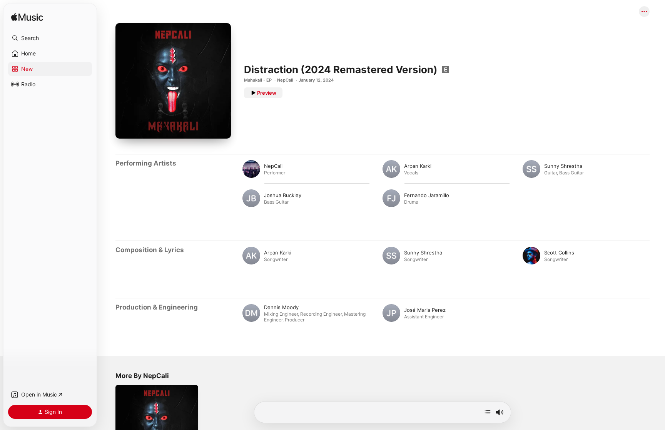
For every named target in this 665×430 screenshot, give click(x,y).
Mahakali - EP (258, 80)
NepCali (285, 80)
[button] (50, 38)
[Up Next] (487, 412)
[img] (27, 17)
